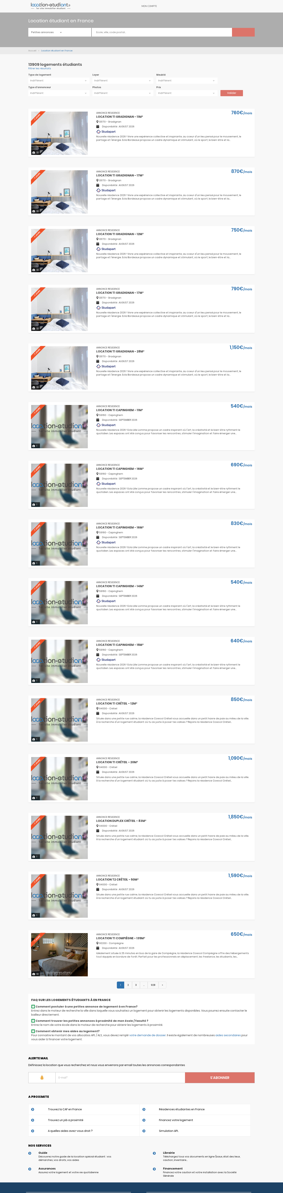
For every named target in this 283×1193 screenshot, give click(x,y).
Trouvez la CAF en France (65, 1109)
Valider (231, 93)
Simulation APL (168, 1131)
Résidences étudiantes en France (182, 1109)
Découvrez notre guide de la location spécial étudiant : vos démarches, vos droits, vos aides (75, 1158)
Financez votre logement (176, 1120)
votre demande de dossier (147, 1035)
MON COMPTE (149, 6)
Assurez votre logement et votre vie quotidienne (69, 1172)
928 (153, 985)
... (143, 985)
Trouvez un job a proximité (65, 1120)
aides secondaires (228, 1035)
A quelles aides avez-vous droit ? (70, 1131)
